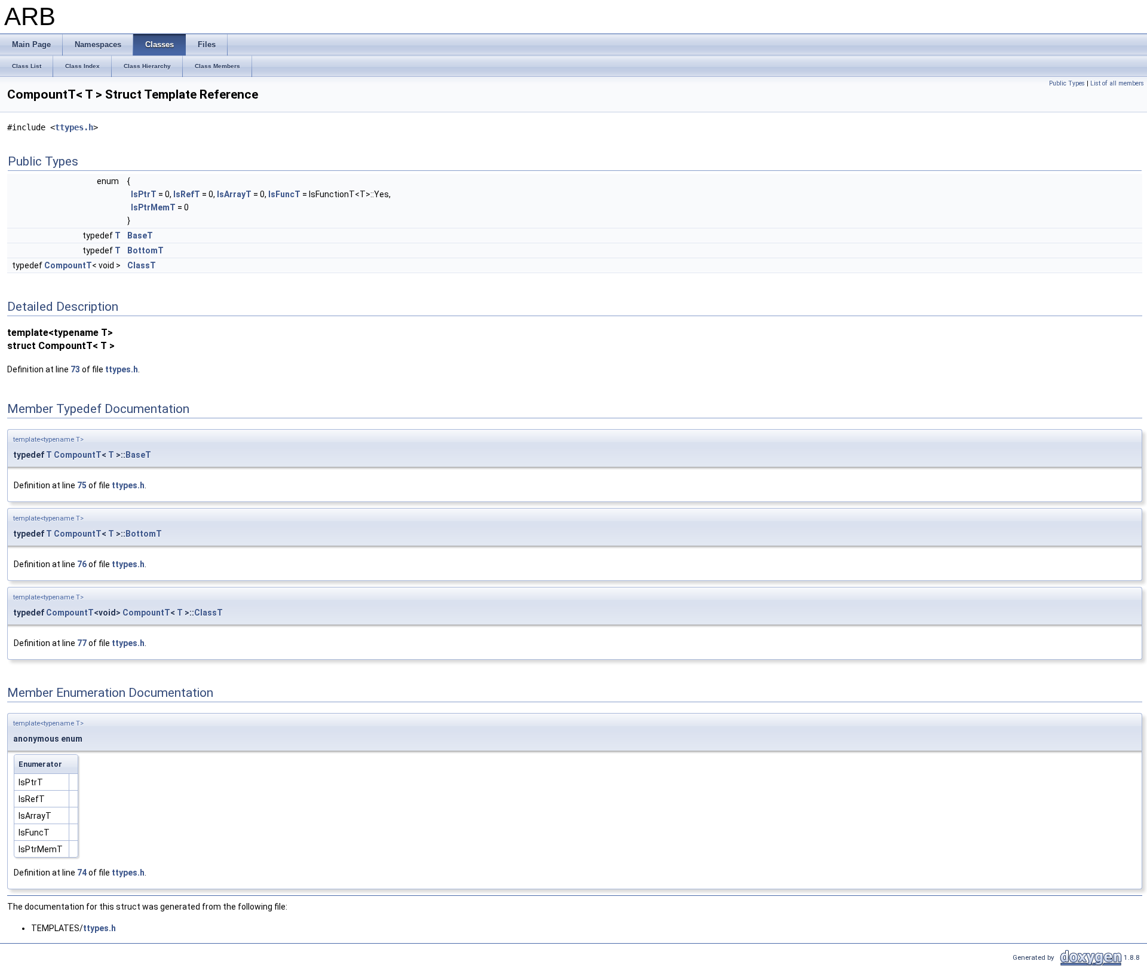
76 (82, 564)
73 (75, 369)
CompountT (68, 265)
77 (82, 643)
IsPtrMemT (153, 207)
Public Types (1067, 83)
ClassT (141, 265)
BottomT (145, 250)
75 (82, 485)
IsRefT (186, 194)
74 (82, 872)
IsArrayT (234, 194)
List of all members (1117, 83)
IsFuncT (284, 194)
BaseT (140, 235)
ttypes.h (74, 127)
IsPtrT (144, 194)
